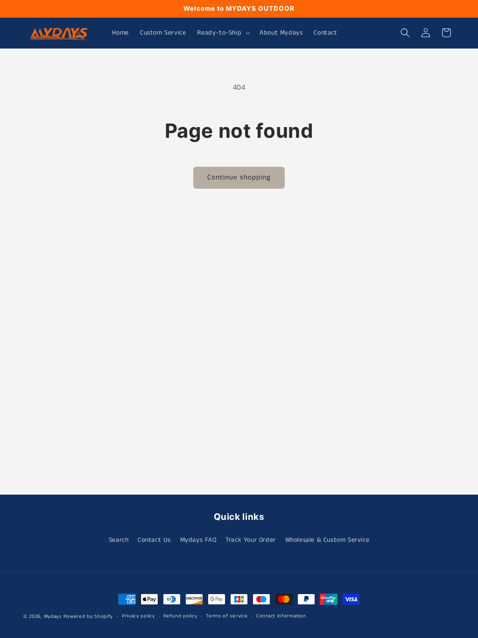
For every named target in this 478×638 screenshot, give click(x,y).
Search (119, 540)
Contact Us (154, 540)
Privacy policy (138, 616)
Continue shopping (239, 177)
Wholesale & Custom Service (327, 540)
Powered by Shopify (88, 616)
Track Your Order (250, 540)
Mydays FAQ (198, 540)
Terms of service (226, 616)
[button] (222, 33)
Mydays (53, 616)
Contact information (281, 616)
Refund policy (180, 616)
